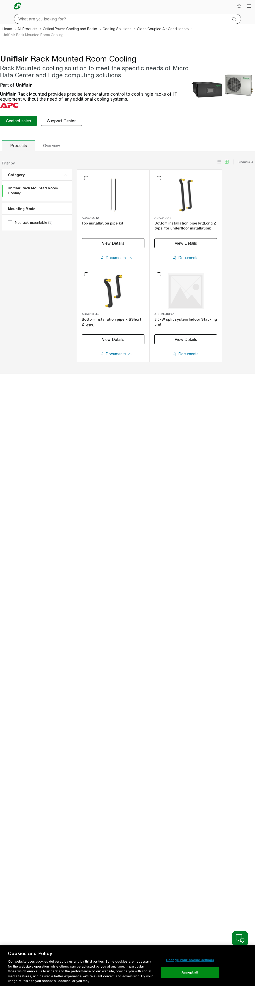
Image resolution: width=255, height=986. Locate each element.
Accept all (190, 972)
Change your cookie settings (190, 960)
